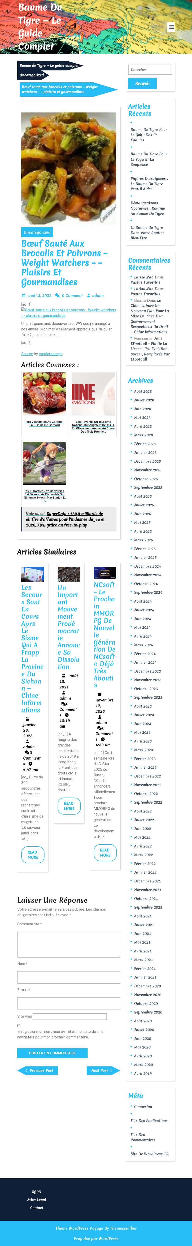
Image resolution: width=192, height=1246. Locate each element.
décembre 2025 (147, 461)
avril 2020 (143, 1056)
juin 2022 (142, 828)
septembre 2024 (148, 592)
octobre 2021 (146, 898)
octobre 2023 (146, 688)
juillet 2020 (144, 1029)
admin (98, 295)
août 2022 (143, 811)
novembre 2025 (147, 469)
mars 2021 (143, 959)
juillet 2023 (144, 714)
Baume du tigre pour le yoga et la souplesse (149, 159)
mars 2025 (143, 539)
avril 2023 (143, 741)
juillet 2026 (144, 400)
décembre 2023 (147, 671)
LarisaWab (144, 277)
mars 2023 (143, 749)
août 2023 (143, 706)
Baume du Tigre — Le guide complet (40, 26)
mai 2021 (142, 942)
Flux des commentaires (143, 1137)
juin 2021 (142, 933)
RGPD (36, 1192)
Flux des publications (149, 1120)
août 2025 (143, 496)
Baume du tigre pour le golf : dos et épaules (149, 134)
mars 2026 (143, 434)
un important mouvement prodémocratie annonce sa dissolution (69, 627)
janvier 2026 (145, 452)
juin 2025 (142, 513)
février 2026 (145, 443)
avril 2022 (143, 846)
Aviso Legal (36, 1199)
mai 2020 (142, 1047)
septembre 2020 (148, 1012)
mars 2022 (143, 854)
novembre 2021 (147, 889)
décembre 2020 (147, 986)
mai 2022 (142, 837)
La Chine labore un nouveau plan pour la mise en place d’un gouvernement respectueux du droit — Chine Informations (150, 316)
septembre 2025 (148, 487)
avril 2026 (143, 426)
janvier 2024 (145, 662)
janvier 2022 (145, 872)
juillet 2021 (144, 924)
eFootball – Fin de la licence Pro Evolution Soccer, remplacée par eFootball (150, 351)
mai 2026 (142, 417)
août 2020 (143, 1021)
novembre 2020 (147, 994)
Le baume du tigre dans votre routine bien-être (147, 232)
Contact (36, 1207)
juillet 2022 (144, 819)
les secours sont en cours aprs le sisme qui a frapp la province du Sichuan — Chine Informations (32, 648)
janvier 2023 (145, 767)
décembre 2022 (147, 776)
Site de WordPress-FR (150, 1153)
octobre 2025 (146, 478)
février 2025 (145, 548)
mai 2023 (142, 732)
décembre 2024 (147, 566)
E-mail (23, 990)
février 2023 (145, 758)
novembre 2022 (147, 784)
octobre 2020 (146, 1003)
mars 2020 (143, 1064)
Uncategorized (32, 75)
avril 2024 (143, 636)
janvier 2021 (145, 977)
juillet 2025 (144, 504)
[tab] (171, 27)
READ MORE (36, 856)
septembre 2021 (148, 907)
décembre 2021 (147, 881)
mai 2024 (142, 627)
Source (27, 354)
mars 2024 (143, 644)
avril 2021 (143, 951)
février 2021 (145, 968)
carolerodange (51, 354)
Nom (22, 963)
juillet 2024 (144, 609)
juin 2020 (142, 1038)
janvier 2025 (145, 557)
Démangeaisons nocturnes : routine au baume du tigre (148, 208)
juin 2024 (142, 618)
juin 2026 (142, 408)
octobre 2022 (146, 793)
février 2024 (145, 653)
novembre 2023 (147, 679)
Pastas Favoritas (145, 282)
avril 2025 (143, 531)
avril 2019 (143, 1073)
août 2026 (143, 391)
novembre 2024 (147, 574)
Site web (24, 1016)
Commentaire (29, 924)
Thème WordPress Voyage (79, 1228)
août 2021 (143, 916)
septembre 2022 (148, 802)
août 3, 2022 (40, 295)
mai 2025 (142, 522)
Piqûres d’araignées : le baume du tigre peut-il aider (149, 183)
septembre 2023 (148, 697)
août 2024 (143, 601)
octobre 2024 (146, 583)
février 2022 (145, 863)
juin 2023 (142, 723)
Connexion (143, 1106)
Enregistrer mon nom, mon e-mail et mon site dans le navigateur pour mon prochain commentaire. (60, 1034)
